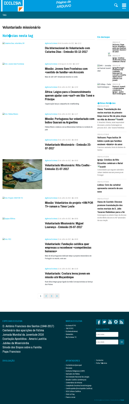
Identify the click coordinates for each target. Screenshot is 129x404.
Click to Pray (70, 394)
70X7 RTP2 (69, 328)
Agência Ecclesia (51, 43)
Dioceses (69, 368)
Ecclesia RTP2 (71, 325)
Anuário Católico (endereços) (76, 380)
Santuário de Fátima (73, 374)
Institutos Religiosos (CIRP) (75, 371)
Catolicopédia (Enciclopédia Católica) (79, 388)
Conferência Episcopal (74, 365)
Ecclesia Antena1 (72, 331)
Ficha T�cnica (101, 363)
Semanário (69, 334)
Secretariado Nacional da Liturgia (77, 377)
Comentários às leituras (74, 382)
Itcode (122, 400)
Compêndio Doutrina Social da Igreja (78, 385)
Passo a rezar (70, 397)
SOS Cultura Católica (73, 391)
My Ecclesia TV (71, 337)
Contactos (99, 360)
